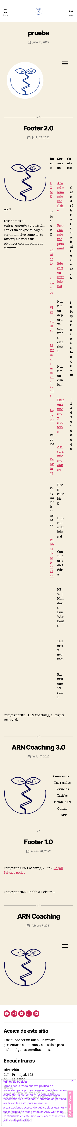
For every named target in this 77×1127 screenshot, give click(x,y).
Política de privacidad (52, 558)
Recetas (52, 415)
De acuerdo (70, 1103)
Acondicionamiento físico (60, 197)
